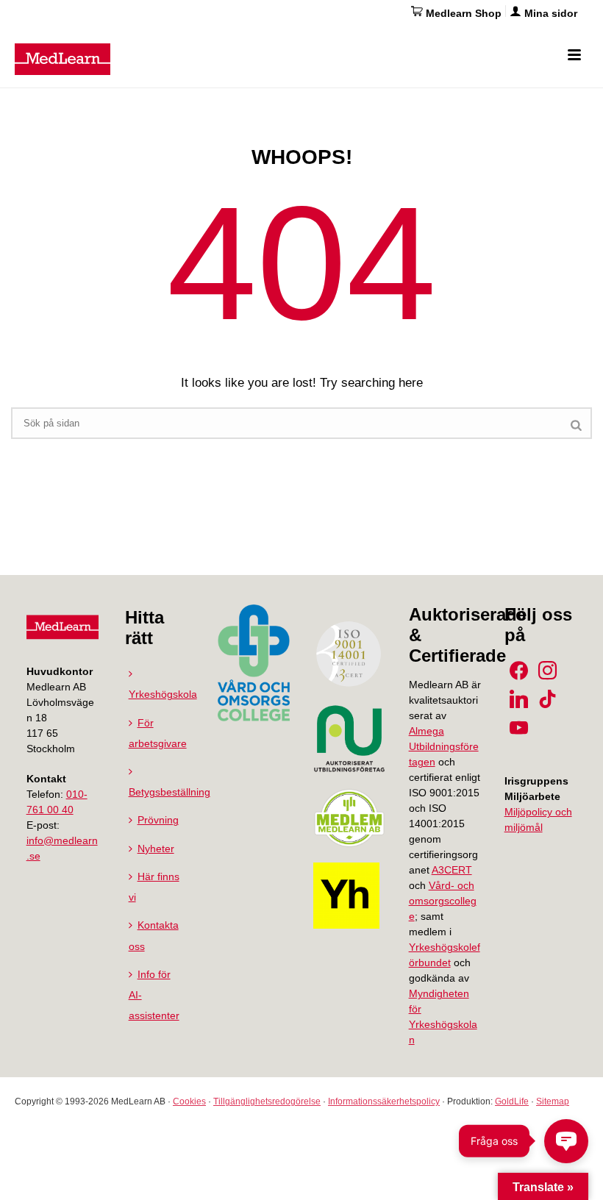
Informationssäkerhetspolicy (384, 1101)
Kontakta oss (154, 935)
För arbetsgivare (158, 733)
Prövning (158, 820)
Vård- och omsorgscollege (443, 900)
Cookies (189, 1101)
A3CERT (452, 870)
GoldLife (512, 1101)
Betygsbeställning (169, 792)
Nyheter (156, 848)
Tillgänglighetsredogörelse (267, 1101)
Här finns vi (154, 887)
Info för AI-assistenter (154, 994)
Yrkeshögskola (163, 694)
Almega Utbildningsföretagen (444, 746)
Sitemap (552, 1101)
